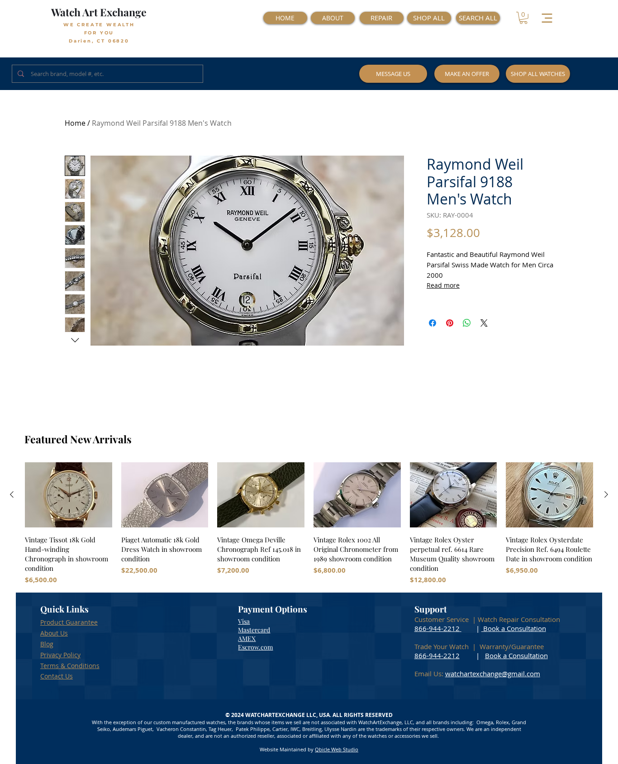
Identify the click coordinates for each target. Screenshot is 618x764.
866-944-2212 (437, 628)
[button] (523, 18)
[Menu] (547, 17)
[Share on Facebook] (432, 323)
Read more (443, 285)
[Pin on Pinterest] (449, 323)
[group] (309, 523)
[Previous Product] (11, 494)
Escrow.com (255, 647)
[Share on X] (484, 323)
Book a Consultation (513, 628)
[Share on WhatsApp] (466, 323)
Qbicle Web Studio (336, 749)
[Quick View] (68, 494)
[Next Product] (606, 494)
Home (75, 123)
